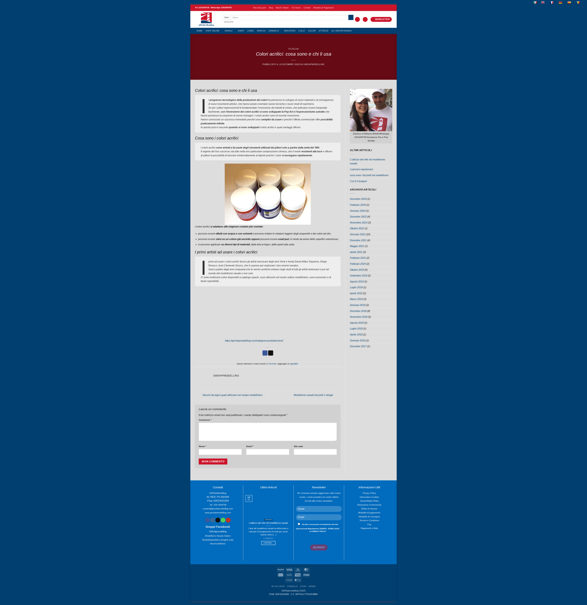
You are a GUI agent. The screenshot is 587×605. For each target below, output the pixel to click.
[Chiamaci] (223, 520)
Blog (271, 8)
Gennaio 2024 (357, 211)
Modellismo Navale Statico (218, 536)
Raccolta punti (259, 8)
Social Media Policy (369, 501)
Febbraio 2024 (358, 205)
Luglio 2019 (356, 287)
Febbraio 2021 (358, 258)
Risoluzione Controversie (369, 505)
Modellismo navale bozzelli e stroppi (314, 395)
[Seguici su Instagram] (212, 520)
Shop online (212, 31)
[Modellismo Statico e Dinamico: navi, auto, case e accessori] (206, 19)
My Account (278, 586)
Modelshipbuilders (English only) (218, 540)
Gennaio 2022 (357, 234)
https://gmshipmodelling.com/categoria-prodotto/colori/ (254, 340)
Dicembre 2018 (358, 311)
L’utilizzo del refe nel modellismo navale (367, 161)
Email (249, 446)
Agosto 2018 (357, 323)
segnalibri (294, 364)
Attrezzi (324, 31)
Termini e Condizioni (369, 520)
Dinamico (274, 31)
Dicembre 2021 (358, 240)
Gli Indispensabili (341, 31)
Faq (369, 524)
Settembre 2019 (358, 275)
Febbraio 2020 (358, 264)
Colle (301, 31)
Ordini (312, 586)
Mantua (261, 31)
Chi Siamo (296, 8)
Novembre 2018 (358, 317)
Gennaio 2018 (357, 340)
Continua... (268, 543)
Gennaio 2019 (357, 305)
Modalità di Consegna (369, 516)
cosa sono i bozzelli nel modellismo (369, 175)
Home (199, 31)
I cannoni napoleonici (361, 169)
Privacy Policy (369, 493)
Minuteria (289, 31)
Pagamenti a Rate (369, 528)
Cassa (303, 586)
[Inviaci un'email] (217, 520)
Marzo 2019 (356, 299)
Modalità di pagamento (369, 512)
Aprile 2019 (356, 293)
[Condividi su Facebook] (265, 353)
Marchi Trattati (282, 8)
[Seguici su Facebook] (207, 520)
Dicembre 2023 (358, 216)
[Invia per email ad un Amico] (270, 353)
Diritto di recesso (369, 508)
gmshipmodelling (314, 64)
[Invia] (350, 17)
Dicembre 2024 (358, 199)
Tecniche (293, 49)
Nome (202, 446)
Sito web (298, 446)
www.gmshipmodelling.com (218, 512)
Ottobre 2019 (357, 270)
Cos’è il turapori (358, 181)
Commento (205, 420)
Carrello (292, 586)
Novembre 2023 (358, 222)
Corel (250, 31)
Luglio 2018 (356, 328)
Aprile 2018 (356, 334)
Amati (241, 31)
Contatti (307, 8)
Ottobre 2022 (357, 228)
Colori (312, 31)
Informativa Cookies (369, 497)
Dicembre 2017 (358, 346)
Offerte (229, 22)
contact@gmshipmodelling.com (218, 508)
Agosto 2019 (357, 281)
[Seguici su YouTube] (228, 520)
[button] (357, 19)
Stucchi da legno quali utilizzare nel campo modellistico (232, 395)
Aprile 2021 (356, 252)
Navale (229, 31)
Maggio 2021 (357, 246)
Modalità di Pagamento (323, 8)
